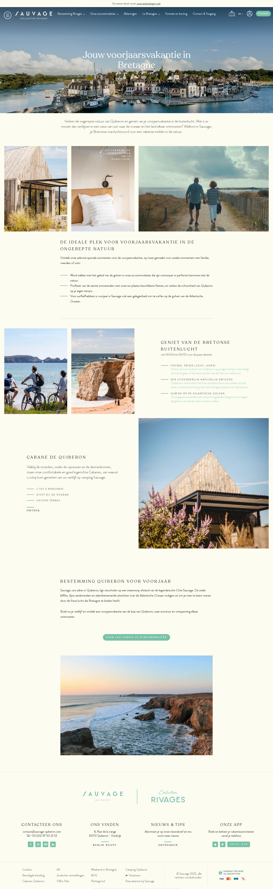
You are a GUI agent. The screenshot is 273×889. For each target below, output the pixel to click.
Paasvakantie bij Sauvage (139, 881)
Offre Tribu (63, 881)
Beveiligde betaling (33, 875)
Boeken (263, 13)
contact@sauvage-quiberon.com (42, 831)
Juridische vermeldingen (70, 875)
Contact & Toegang (204, 14)
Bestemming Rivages (70, 14)
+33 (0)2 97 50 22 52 (44, 836)
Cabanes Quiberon (33, 881)
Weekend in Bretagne (104, 869)
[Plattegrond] (232, 15)
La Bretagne (149, 14)
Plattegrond (98, 881)
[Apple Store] (215, 844)
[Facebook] (30, 844)
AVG (94, 875)
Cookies (27, 869)
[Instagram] (38, 844)
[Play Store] (222, 844)
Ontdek (33, 510)
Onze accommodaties (103, 14)
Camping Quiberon (136, 869)
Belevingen (130, 14)
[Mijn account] (249, 15)
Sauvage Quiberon (106, 796)
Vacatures (134, 875)
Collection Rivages (162, 796)
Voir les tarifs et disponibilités (136, 637)
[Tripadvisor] (45, 844)
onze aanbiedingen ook (148, 3)
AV (59, 869)
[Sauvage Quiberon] (33, 15)
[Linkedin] (53, 844)
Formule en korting (176, 14)
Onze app (239, 844)
